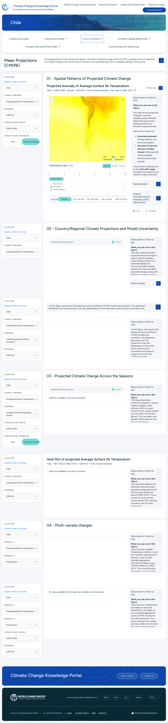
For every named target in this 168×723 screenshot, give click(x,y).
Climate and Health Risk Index (41, 46)
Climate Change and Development (80, 4)
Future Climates (91, 38)
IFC (126, 697)
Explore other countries (15, 81)
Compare (9, 333)
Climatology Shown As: (17, 136)
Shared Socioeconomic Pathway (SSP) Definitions (141, 198)
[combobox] (21, 115)
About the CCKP (127, 676)
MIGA (138, 697)
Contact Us (148, 676)
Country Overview (19, 38)
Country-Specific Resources (124, 46)
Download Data (154, 10)
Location (9, 77)
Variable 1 (9, 542)
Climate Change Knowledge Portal (35, 6)
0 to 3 (122, 166)
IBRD (105, 697)
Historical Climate (54, 38)
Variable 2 (9, 556)
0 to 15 (107, 166)
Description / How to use (142, 241)
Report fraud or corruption (146, 713)
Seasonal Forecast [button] (107, 4)
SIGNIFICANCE (56, 179)
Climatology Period (15, 122)
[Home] (5, 7)
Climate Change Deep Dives (133, 38)
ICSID (151, 697)
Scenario (9, 109)
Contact (103, 713)
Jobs (94, 713)
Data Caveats (140, 183)
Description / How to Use (144, 99)
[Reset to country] (123, 100)
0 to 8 (114, 166)
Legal (69, 713)
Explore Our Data (156, 4)
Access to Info (82, 713)
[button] (151, 211)
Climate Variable (13, 95)
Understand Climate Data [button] (132, 4)
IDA (116, 697)
